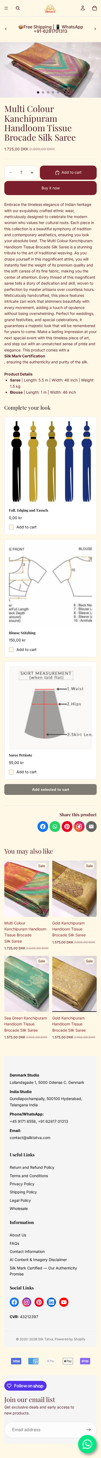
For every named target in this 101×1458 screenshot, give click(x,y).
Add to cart (26, 527)
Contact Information (27, 1251)
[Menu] (6, 8)
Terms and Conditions (29, 1175)
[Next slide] (95, 29)
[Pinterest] (39, 1302)
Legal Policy (20, 1200)
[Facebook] (14, 1302)
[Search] (18, 8)
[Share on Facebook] (42, 826)
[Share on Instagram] (79, 826)
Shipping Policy (23, 1192)
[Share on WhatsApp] (55, 826)
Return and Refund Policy (32, 1167)
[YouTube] (63, 1302)
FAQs (14, 1243)
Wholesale (19, 1208)
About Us (18, 1235)
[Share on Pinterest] (67, 826)
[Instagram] (26, 1302)
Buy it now (50, 188)
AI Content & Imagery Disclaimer (38, 1259)
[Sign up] (88, 1430)
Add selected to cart (50, 789)
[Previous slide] (6, 29)
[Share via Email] (91, 826)
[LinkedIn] (51, 1302)
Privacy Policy (22, 1183)
